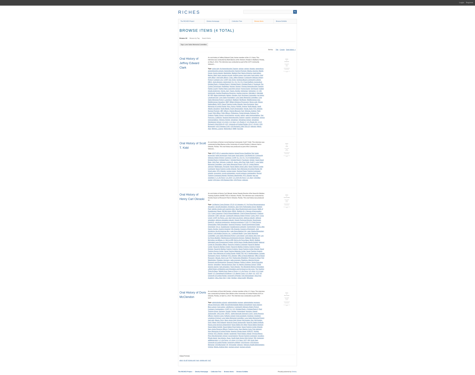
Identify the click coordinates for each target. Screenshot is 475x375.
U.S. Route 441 (252, 122)
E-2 (236, 82)
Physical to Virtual (255, 258)
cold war (222, 216)
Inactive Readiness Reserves (226, 93)
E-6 (241, 158)
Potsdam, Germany (223, 260)
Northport (224, 256)
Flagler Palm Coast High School (229, 89)
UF (261, 273)
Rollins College (245, 262)
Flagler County (213, 89)
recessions (217, 173)
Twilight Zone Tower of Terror (228, 271)
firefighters (225, 86)
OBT (221, 111)
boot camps (255, 75)
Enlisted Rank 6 (213, 160)
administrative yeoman (235, 302)
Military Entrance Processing (239, 102)
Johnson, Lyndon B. (226, 162)
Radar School (219, 115)
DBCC (210, 82)
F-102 (247, 222)
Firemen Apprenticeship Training (252, 86)
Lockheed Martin (237, 233)
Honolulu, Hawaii (251, 311)
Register (469, 2)
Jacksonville (212, 313)
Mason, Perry (219, 320)
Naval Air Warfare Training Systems (226, 249)
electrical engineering (222, 222)
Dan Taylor (232, 80)
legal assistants (241, 316)
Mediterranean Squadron (216, 102)
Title (277, 50)
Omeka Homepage (213, 21)
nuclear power (231, 171)
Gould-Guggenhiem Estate (251, 224)
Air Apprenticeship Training (229, 69)
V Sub (228, 278)
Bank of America (246, 73)
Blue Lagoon (212, 307)
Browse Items (258, 21)
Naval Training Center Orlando (232, 104)
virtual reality (242, 278)
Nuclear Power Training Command (248, 171)
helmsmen (252, 91)
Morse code (253, 102)
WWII (234, 129)
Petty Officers (225, 113)
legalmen (257, 316)
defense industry (249, 218)
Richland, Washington (234, 175)
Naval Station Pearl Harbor (232, 327)
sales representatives (253, 115)
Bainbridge (227, 73)
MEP (227, 102)
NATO (219, 104)
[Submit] (295, 12)
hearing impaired (224, 229)
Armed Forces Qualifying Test (244, 153)
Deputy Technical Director (243, 220)
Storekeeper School (214, 122)
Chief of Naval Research (248, 213)
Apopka (252, 69)
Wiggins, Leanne (217, 129)
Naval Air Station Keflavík (255, 322)
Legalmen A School (214, 318)
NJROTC (250, 331)
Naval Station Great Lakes (239, 166)
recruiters (261, 336)
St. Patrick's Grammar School (246, 264)
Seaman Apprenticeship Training (234, 117)
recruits (237, 115)
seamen (248, 117)
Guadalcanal (225, 227)
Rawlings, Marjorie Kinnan (250, 260)
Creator (282, 50)
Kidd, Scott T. (250, 162)
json (197, 360)
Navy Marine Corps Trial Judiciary (250, 329)
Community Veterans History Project (238, 216)
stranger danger (213, 267)
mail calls (211, 320)
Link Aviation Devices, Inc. (222, 233)
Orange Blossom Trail (236, 111)
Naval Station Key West (239, 325)
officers (226, 111)
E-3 (239, 82)
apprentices (259, 69)
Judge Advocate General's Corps (242, 313)
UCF (226, 124)
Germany (222, 311)
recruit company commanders (246, 173)
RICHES (189, 12)
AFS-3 (218, 153)
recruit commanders (228, 173)
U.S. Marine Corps (238, 273)
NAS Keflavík (221, 322)
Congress (228, 158)
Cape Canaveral (217, 213)
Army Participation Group (247, 207)
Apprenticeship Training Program (235, 71)
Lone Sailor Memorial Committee (247, 97)
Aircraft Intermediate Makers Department (238, 305)
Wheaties (250, 278)
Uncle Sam (254, 340)
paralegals (233, 333)
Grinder (252, 160)
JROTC (227, 313)
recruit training (229, 115)
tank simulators (224, 267)
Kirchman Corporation (249, 95)
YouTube (240, 129)
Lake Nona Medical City (238, 231)
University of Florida (234, 276)
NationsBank (212, 104)
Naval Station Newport (255, 325)
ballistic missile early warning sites (223, 209)
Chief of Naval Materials (231, 213)
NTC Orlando (257, 109)
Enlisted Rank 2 (224, 84)
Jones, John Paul (239, 162)
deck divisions (218, 82)
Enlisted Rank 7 (224, 160)
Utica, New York (220, 278)
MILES (252, 240)
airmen (246, 69)
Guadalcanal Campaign (238, 227)
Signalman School (245, 120)
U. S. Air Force (220, 178)
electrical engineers (237, 222)
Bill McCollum (226, 211)
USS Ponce (237, 180)
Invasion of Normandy (247, 229)
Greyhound (254, 89)
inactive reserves (242, 93)
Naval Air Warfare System (221, 247)
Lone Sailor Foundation (227, 97)
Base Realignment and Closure (246, 209)
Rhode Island (212, 338)
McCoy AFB (229, 240)
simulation (217, 264)
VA (227, 345)
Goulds (228, 311)
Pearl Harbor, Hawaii (244, 333)
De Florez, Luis (223, 218)
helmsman (244, 91)
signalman (234, 120)
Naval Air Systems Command (237, 244)
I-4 (257, 91)
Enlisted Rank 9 (236, 160)
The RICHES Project (187, 21)
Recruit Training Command (248, 336)
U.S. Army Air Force (239, 178)
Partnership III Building (240, 258)
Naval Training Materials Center (235, 251)
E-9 (247, 158)
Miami (214, 322)
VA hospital (232, 345)
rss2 (209, 360)
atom (181, 360)
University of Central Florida (238, 124)
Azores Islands (218, 73)
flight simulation (222, 224)
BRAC (234, 211)
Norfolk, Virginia (241, 106)
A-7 (245, 204)
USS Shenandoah (247, 276)
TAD (255, 338)
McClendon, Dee (248, 320)
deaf (230, 218)
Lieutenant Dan (213, 97)
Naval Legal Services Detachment (219, 325)
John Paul (215, 162)
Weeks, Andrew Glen (221, 347)
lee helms (260, 95)
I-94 (260, 91)
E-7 (244, 158)
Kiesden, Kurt (236, 95)
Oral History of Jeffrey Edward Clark (189, 63)
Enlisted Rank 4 (247, 84)
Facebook (256, 84)
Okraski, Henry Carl (221, 258)
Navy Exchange (248, 104)
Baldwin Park (236, 73)
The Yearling (259, 269)
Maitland (236, 100)
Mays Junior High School (233, 320)
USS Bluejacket (220, 345)
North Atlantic (252, 106)
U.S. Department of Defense (222, 273)
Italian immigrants (220, 95)
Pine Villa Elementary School (217, 336)
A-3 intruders (239, 204)
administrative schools (219, 302)
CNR (217, 216)
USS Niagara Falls (226, 180)
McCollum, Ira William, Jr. (216, 240)
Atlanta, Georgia (252, 71)
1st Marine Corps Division (220, 204)
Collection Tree (237, 21)
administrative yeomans (252, 302)
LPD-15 (245, 164)
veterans (253, 126)
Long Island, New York (252, 236)
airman (241, 69)
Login (461, 2)
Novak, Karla (248, 109)
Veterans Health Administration (254, 345)
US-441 (256, 124)
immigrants (211, 93)
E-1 (233, 82)
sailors (242, 115)
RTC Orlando (247, 175)
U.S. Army (225, 122)
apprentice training (227, 153)
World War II (228, 129)
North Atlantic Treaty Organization (232, 109)
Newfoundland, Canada (256, 253)
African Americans (214, 305)
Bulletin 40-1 (241, 211)
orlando (210, 173)
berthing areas (238, 75)
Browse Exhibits (281, 21)
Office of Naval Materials (246, 256)
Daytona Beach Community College (249, 80)
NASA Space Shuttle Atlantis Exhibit (246, 242)
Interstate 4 (252, 93)
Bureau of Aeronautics (253, 211)
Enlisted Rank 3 (236, 84)
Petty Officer (217, 113)
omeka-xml (203, 360)
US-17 (250, 124)
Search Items (206, 38)
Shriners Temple (224, 120)
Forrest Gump (245, 89)
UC (254, 273)
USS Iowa (216, 180)
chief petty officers (222, 77)
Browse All (183, 38)
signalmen (255, 120)
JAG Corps (220, 313)
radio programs (235, 260)
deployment (227, 82)
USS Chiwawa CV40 (223, 126)
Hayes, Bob (260, 227)
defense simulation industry (225, 220)
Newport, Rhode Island (238, 331)
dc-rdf (185, 360)
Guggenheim (251, 227)
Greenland (211, 227)
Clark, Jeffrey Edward (236, 77)
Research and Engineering (217, 262)
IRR (211, 95)
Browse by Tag (195, 38)
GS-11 (218, 227)
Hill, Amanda (235, 229)
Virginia (210, 347)
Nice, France (231, 106)
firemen (238, 86)
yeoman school (234, 347)
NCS (246, 253)
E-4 (242, 82)
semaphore (255, 117)
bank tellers (257, 73)
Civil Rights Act (250, 155)
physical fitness (257, 333)
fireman (232, 86)
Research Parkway (233, 262)
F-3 (250, 222)
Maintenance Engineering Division (232, 238)
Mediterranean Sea (253, 100)
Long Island (240, 236)
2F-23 (232, 204)
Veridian (234, 278)
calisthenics (230, 307)
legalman (250, 316)
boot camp (247, 75)
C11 (209, 213)
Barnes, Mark (212, 75)
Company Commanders (216, 309)
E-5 (234, 309)
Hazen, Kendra (235, 91)
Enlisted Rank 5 (252, 309)
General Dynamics (235, 224)
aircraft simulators (221, 207)
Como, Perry (255, 216)
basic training (257, 305)
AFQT (214, 153)
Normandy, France (214, 256)
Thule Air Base (213, 271)
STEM (259, 264)
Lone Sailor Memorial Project (232, 164)
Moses (260, 102)
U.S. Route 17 (241, 122)
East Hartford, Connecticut (253, 82)
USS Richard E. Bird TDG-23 (240, 126)
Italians (228, 95)
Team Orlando (235, 267)
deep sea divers (237, 218)
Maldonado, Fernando (221, 166)
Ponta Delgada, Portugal (247, 113)
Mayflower (242, 100)
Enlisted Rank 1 (213, 84)
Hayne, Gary (225, 91)
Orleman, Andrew (250, 111)
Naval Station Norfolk (215, 327)
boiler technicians (221, 155)
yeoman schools (245, 347)
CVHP (226, 80)
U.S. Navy (232, 122)
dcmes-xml (191, 360)
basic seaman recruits (225, 75)
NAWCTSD (240, 253)
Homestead (241, 311)
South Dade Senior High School (242, 338)
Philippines (234, 113)
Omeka (294, 372)
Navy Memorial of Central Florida (248, 169)
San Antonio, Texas (224, 338)
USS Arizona (245, 342)
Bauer (219, 211)
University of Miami (233, 342)
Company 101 (218, 80)
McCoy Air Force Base (241, 240)
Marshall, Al (256, 238)
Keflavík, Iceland (229, 316)
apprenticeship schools (216, 71)
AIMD (222, 305)
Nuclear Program (213, 111)
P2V (230, 258)
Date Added (290, 50)
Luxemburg (228, 100)
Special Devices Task (228, 264)
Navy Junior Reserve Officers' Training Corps (223, 329)
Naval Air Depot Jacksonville (236, 322)
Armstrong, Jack (233, 207)
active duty (215, 69)
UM (248, 340)
